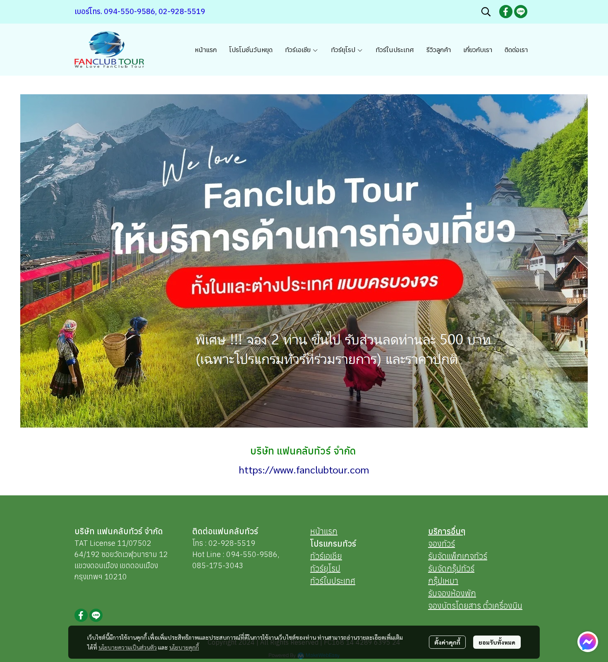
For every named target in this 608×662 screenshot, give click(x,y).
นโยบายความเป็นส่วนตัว (127, 647)
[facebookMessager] (587, 641)
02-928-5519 (231, 543)
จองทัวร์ (441, 543)
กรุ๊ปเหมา (443, 580)
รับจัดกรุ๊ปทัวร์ (451, 568)
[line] (520, 11)
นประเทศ (340, 580)
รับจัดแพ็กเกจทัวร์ (457, 556)
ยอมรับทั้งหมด (497, 642)
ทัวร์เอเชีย (326, 556)
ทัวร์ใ (318, 580)
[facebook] (505, 11)
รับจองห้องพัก (452, 593)
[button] (486, 12)
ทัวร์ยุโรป (325, 568)
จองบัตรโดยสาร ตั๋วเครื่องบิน (475, 605)
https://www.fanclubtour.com (304, 469)
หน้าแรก (324, 531)
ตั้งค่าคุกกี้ (447, 642)
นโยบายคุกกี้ (184, 647)
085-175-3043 (218, 565)
